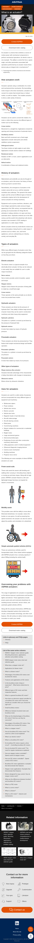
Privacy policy (17, 935)
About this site (17, 931)
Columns (19, 806)
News (17, 928)
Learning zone (10, 806)
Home (3, 806)
